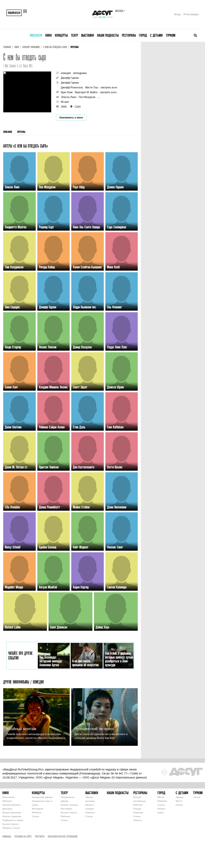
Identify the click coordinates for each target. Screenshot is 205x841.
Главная (7, 46)
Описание (7, 131)
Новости (137, 820)
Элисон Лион (68, 97)
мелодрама (80, 73)
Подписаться (14, 12)
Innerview (36, 35)
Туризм (170, 35)
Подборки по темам (12, 820)
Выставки (87, 35)
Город (143, 35)
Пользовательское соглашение (63, 836)
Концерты (61, 35)
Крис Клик (67, 92)
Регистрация (191, 14)
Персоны (21, 131)
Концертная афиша (42, 797)
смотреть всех (108, 87)
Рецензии (138, 812)
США (78, 106)
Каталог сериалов (11, 816)
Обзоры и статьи (11, 828)
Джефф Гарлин (70, 77)
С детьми (156, 35)
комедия (66, 73)
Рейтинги (7, 801)
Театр (74, 35)
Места (160, 797)
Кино (48, 35)
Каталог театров (69, 805)
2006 (64, 106)
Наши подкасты (108, 35)
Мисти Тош (91, 87)
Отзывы (137, 808)
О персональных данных (129, 777)
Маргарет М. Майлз (86, 92)
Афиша (179, 797)
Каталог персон (10, 824)
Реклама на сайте (23, 836)
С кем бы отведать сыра (55, 46)
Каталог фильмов (31, 46)
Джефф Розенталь (72, 87)
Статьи (35, 816)
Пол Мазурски (87, 97)
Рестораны (129, 35)
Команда (6, 836)
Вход (177, 14)
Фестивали (37, 808)
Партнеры (39, 836)
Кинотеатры (8, 797)
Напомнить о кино (71, 117)
